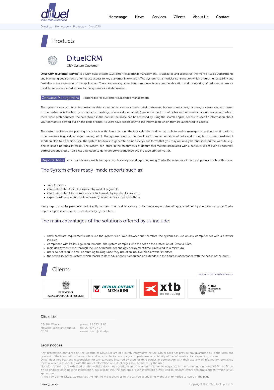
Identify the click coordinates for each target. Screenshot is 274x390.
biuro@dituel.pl (99, 331)
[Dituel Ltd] (55, 11)
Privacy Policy (49, 384)
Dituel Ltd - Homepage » (56, 26)
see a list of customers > (215, 274)
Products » (80, 26)
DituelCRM (95, 26)
